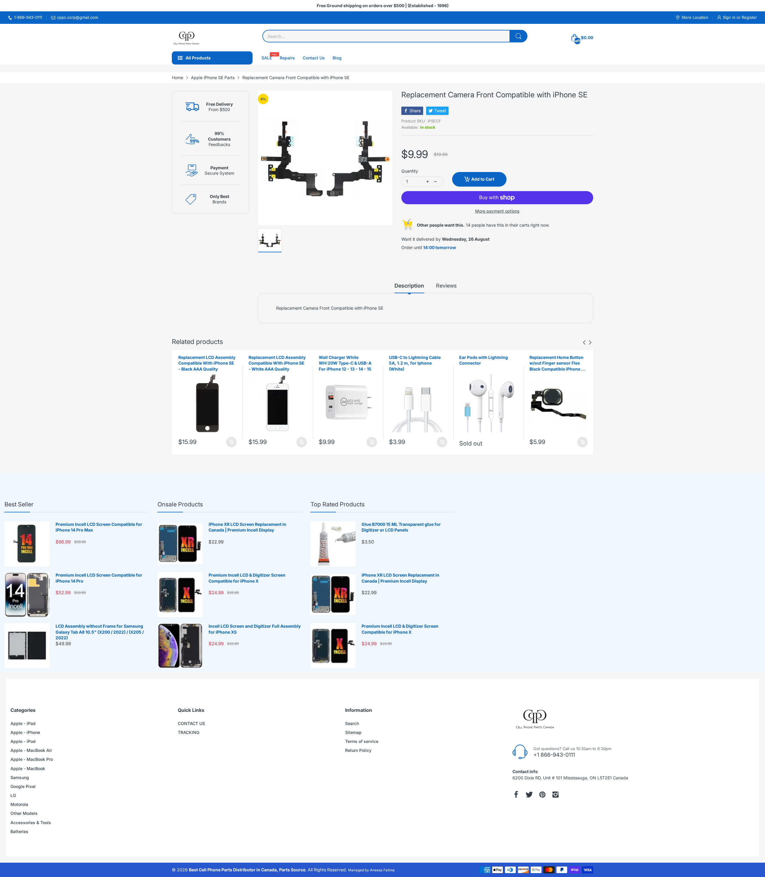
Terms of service (361, 741)
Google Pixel (23, 786)
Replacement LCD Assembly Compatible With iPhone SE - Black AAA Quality (206, 363)
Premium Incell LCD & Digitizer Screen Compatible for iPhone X (247, 577)
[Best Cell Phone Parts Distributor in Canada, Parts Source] (187, 37)
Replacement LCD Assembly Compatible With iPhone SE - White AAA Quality (276, 363)
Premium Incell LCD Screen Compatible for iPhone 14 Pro (99, 577)
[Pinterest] (542, 794)
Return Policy (358, 750)
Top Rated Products (337, 504)
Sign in (730, 17)
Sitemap (353, 732)
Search (352, 723)
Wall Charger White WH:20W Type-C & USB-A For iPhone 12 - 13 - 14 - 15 (344, 363)
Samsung (19, 777)
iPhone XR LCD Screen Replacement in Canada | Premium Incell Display (247, 527)
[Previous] (590, 342)
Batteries (19, 831)
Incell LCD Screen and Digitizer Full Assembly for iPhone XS (255, 629)
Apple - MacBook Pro (31, 759)
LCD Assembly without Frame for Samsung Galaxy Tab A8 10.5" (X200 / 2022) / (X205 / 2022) (100, 631)
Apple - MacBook (27, 768)
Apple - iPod (23, 741)
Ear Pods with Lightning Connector (483, 360)
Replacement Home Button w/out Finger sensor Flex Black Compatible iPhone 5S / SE (557, 363)
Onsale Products (180, 504)
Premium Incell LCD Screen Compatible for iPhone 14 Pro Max (99, 527)
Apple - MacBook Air (31, 750)
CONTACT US (191, 723)
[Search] (518, 36)
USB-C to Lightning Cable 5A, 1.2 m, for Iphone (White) (414, 363)
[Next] (584, 342)
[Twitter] (529, 794)
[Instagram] (555, 794)
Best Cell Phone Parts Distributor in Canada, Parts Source (247, 869)
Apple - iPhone (25, 732)
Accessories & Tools (30, 822)
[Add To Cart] (231, 442)
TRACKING (188, 732)
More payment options (497, 211)
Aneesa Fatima (382, 870)
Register (749, 17)
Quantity (409, 170)
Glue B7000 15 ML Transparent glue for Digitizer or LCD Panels (401, 527)
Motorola (19, 804)
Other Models (24, 813)
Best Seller (18, 504)
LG (13, 795)
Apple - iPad (23, 723)
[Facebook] (516, 794)
